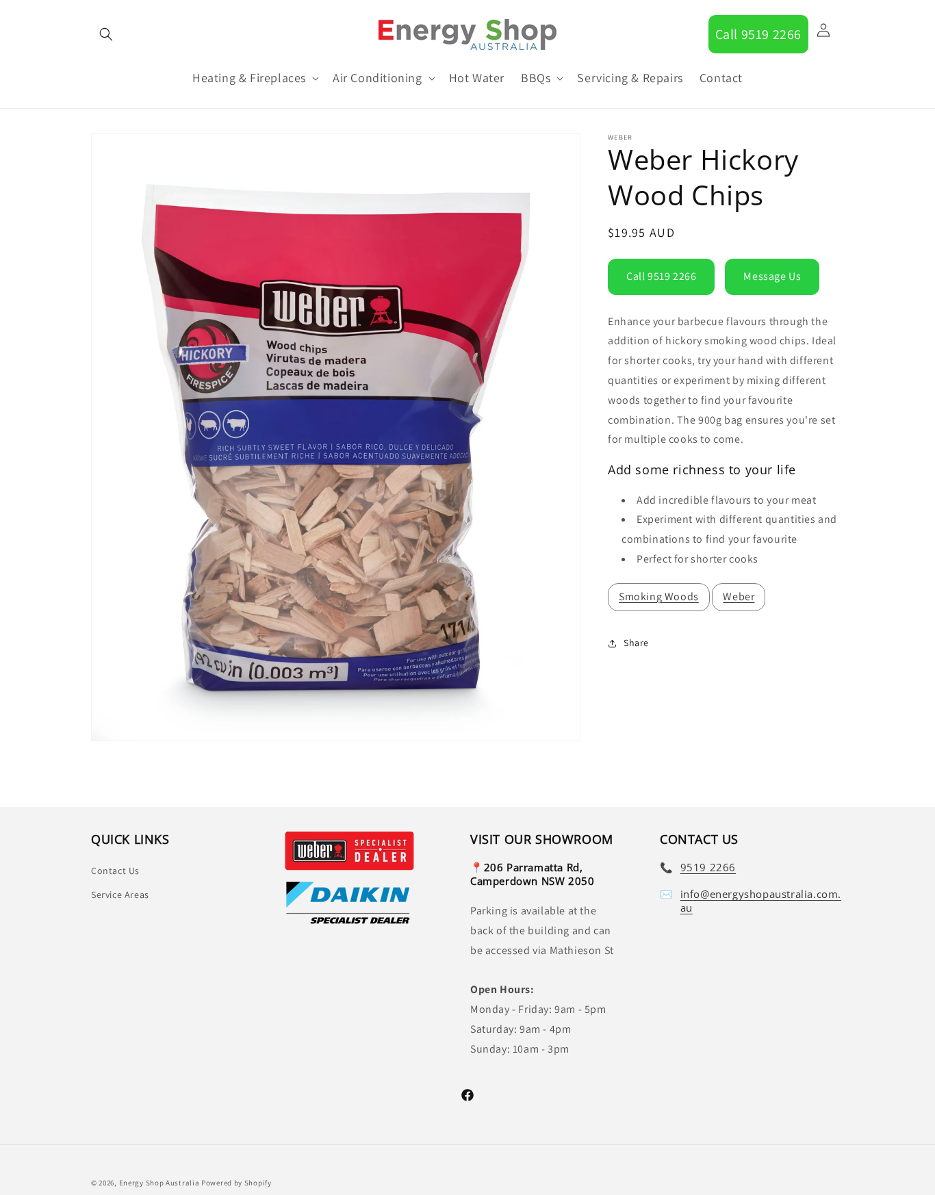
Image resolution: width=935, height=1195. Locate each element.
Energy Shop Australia (159, 1182)
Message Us (772, 276)
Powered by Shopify (236, 1182)
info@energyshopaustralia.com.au (760, 901)
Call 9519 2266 (758, 34)
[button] (106, 34)
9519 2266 (708, 867)
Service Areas (120, 895)
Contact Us (115, 870)
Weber (738, 596)
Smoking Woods (659, 596)
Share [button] (636, 643)
